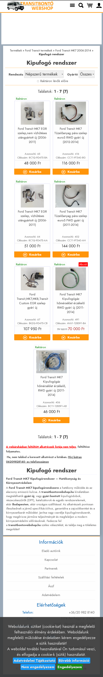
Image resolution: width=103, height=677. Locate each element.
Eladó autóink (51, 550)
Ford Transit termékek (38, 50)
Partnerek (51, 568)
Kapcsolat (51, 559)
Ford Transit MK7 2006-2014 (73, 50)
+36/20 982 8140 (82, 612)
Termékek (16, 50)
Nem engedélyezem (37, 667)
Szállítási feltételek (51, 577)
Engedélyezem (70, 667)
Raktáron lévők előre (53, 81)
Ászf (51, 586)
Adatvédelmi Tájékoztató (34, 660)
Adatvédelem (51, 595)
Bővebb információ (74, 660)
